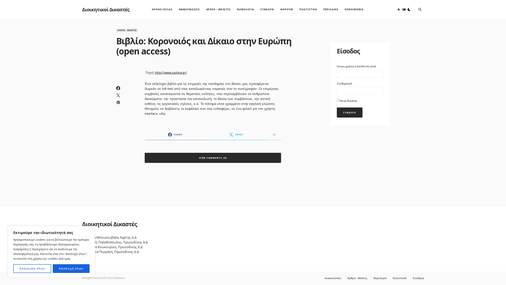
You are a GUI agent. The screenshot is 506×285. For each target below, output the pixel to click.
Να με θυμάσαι (348, 101)
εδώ (163, 114)
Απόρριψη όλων (32, 268)
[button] (404, 9)
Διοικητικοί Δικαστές (106, 9)
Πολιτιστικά (399, 278)
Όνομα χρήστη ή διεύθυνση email (356, 66)
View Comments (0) (213, 157)
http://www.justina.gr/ (171, 72)
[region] (51, 251)
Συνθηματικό (344, 83)
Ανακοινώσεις (333, 278)
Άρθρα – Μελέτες (357, 278)
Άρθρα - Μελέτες (127, 30)
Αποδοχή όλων (71, 268)
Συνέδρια (418, 278)
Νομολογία (380, 278)
